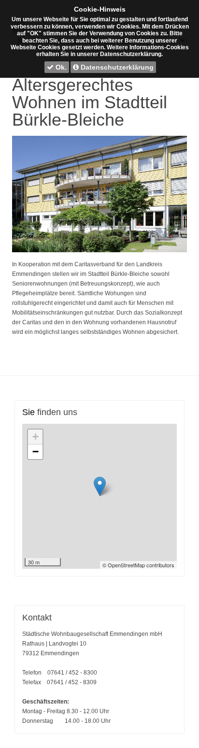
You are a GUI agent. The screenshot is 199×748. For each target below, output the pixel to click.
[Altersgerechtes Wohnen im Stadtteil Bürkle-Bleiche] (99, 194)
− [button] (35, 452)
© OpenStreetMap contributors (138, 565)
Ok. (60, 67)
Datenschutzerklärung (116, 67)
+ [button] (35, 437)
